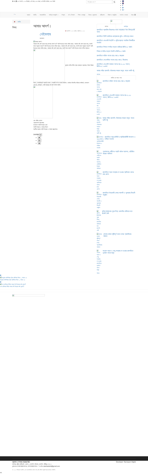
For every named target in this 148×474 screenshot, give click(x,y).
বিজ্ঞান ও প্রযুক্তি (112, 15)
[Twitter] (123, 7)
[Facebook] (122, 5)
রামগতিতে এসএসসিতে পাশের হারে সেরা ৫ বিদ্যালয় (112, 59)
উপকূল (63, 15)
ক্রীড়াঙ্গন (102, 15)
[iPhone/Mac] (123, 1)
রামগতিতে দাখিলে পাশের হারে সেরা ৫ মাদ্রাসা (110, 55)
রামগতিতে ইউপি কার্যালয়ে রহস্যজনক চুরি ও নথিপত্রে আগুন (115, 36)
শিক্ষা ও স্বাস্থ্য (81, 15)
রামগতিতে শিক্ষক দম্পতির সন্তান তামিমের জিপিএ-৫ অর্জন (114, 46)
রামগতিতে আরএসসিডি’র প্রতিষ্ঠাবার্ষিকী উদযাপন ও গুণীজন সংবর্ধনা (120, 137)
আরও (132, 15)
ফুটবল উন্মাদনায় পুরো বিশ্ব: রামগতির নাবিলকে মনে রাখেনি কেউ (117, 212)
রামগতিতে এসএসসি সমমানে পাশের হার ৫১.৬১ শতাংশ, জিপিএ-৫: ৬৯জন (113, 64)
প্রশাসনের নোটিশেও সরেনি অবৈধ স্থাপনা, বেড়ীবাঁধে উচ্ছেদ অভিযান (118, 152)
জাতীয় (34, 15)
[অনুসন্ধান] (113, 2)
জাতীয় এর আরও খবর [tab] (116, 77)
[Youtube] (123, 3)
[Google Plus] (123, 10)
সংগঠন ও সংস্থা (124, 15)
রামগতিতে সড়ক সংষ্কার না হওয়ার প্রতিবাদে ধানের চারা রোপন (118, 172)
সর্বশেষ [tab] (106, 26)
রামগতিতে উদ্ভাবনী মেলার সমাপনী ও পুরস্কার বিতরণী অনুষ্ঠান (119, 193)
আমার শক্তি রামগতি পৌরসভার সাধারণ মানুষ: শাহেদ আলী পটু (115, 70)
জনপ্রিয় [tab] (126, 26)
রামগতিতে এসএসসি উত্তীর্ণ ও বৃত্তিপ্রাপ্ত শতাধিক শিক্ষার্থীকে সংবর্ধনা (116, 41)
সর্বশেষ (98, 74)
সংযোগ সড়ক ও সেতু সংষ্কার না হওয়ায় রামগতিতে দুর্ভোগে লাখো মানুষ (118, 251)
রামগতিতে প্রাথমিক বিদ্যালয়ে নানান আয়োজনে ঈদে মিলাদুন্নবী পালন (116, 30)
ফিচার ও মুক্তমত (92, 15)
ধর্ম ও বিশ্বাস (71, 15)
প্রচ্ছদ (28, 15)
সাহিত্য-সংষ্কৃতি (53, 15)
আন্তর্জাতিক (43, 15)
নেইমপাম (45, 34)
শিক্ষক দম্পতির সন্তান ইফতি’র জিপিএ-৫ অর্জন (111, 51)
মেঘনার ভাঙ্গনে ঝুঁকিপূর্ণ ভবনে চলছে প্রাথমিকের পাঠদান (117, 234)
